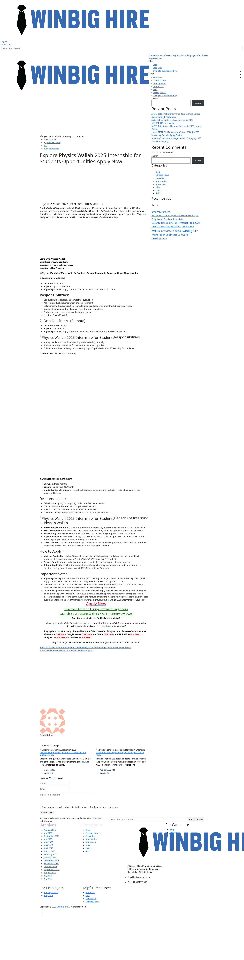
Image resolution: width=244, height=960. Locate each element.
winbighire (190, 231)
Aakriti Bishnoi (53, 142)
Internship (160, 55)
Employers (192, 55)
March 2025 (49, 851)
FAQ (155, 89)
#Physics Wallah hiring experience (99, 647)
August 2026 (50, 830)
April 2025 (48, 848)
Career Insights (172, 55)
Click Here (61, 634)
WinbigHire (62, 906)
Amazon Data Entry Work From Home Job (175, 215)
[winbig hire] (75, 19)
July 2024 (48, 875)
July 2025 (48, 839)
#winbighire (87, 650)
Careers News (159, 80)
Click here (85, 637)
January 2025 (50, 857)
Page (155, 58)
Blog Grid (157, 67)
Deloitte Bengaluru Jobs (165, 222)
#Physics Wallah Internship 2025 (65, 650)
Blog (155, 64)
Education (160, 178)
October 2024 (50, 866)
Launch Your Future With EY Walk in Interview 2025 (96, 613)
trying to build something (165, 71)
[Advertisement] (94, 116)
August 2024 (50, 872)
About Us (157, 77)
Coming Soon (159, 83)
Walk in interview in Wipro (166, 231)
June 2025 (48, 842)
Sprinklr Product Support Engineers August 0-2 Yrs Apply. (120, 753)
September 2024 (51, 869)
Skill (157, 193)
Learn (158, 190)
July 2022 (48, 878)
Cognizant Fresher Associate (167, 219)
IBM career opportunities (166, 226)
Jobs (183, 55)
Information (161, 181)
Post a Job (6, 44)
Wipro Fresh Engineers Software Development (169, 236)
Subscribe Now (196, 819)
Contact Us (158, 86)
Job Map (173, 832)
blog (172, 829)
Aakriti (50, 773)
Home (152, 55)
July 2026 (48, 833)
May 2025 (48, 845)
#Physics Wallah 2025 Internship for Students (61, 647)
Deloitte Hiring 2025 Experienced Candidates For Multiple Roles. (63, 753)
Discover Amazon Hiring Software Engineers (96, 609)
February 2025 (50, 854)
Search (154, 98)
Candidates (202, 55)
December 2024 (51, 860)
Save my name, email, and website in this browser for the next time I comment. (80, 807)
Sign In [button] (5, 41)
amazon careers (160, 212)
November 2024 (51, 863)
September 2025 (51, 836)
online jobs (188, 226)
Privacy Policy (159, 92)
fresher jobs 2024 (190, 222)
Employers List (51, 892)
